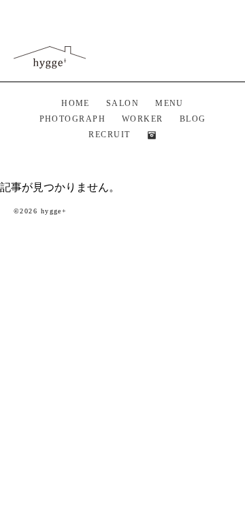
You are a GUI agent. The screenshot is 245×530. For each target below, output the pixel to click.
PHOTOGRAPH (72, 119)
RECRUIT (109, 134)
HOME (75, 103)
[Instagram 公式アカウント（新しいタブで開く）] (152, 135)
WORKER (142, 119)
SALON (122, 103)
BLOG (193, 119)
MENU (169, 103)
